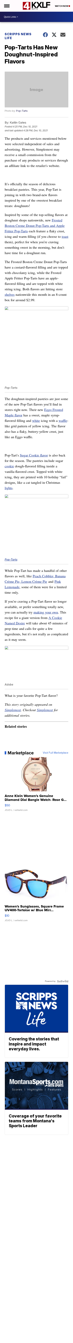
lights (8, 487)
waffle (63, 420)
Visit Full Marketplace (55, 752)
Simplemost (13, 709)
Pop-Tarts (22, 110)
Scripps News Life (18, 36)
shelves (10, 294)
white (36, 420)
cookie (9, 466)
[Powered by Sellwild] (62, 981)
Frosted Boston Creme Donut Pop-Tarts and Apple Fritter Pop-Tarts (35, 225)
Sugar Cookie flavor (34, 455)
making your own (45, 612)
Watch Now (62, 6)
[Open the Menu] (6, 6)
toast (65, 236)
